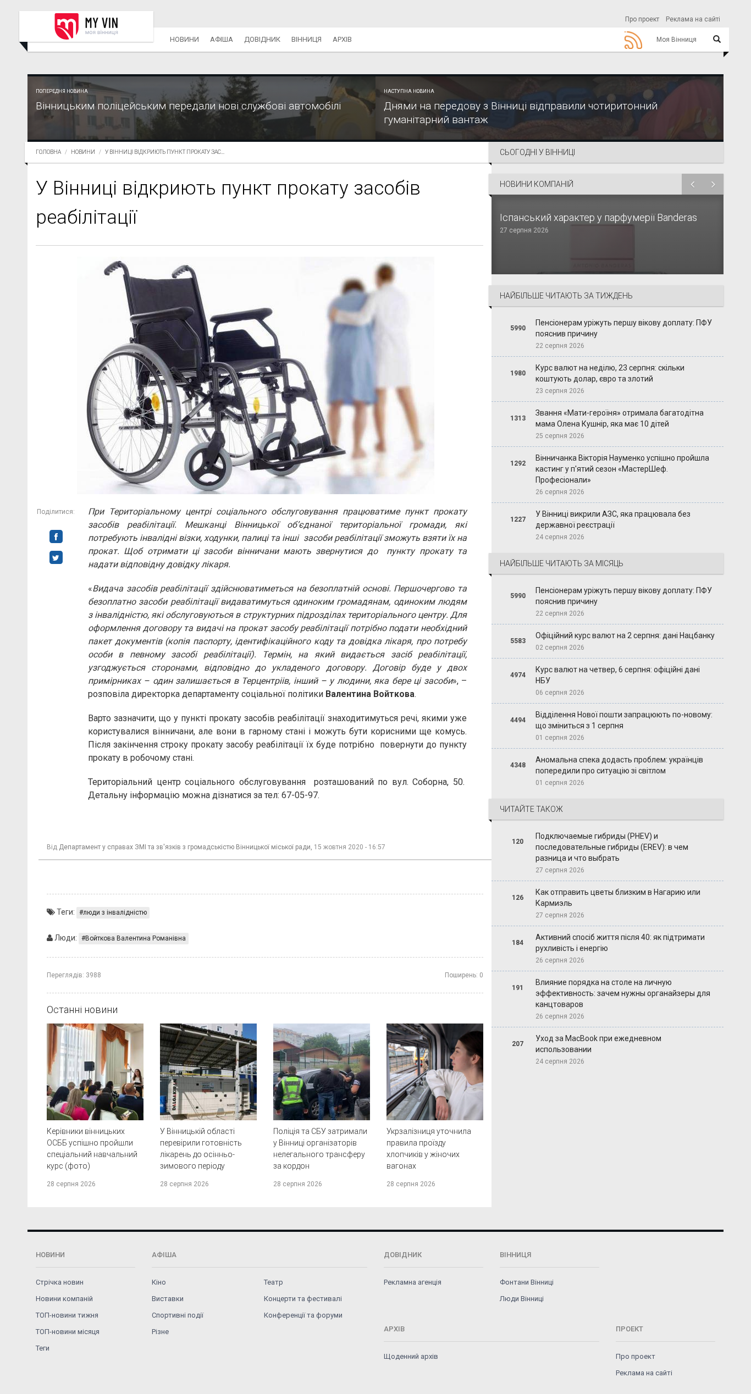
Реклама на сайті (693, 19)
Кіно (159, 1282)
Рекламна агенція (412, 1282)
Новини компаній (64, 1299)
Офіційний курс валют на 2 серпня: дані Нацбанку (625, 635)
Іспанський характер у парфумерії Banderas (599, 217)
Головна (48, 152)
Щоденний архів (411, 1356)
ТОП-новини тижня (67, 1315)
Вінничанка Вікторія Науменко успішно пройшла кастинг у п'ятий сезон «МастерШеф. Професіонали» (622, 468)
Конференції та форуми (303, 1315)
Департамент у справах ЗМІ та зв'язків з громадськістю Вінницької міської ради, (185, 847)
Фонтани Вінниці (527, 1282)
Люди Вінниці (522, 1299)
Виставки (168, 1299)
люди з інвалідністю (115, 912)
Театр (273, 1282)
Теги (42, 1348)
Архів (342, 39)
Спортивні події (177, 1315)
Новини (184, 39)
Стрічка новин (60, 1282)
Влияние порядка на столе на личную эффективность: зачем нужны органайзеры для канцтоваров (622, 993)
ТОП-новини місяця (68, 1331)
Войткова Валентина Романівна (135, 938)
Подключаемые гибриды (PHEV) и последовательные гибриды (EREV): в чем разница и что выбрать (611, 847)
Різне (160, 1331)
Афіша (221, 39)
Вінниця (306, 39)
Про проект (642, 19)
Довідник (262, 39)
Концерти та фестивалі (303, 1299)
